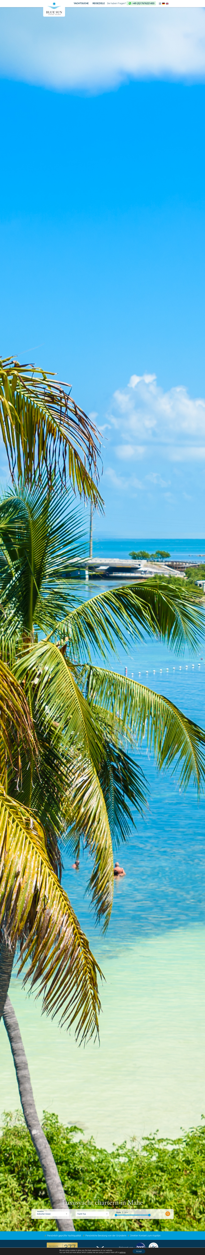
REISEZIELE (99, 3)
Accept (139, 1251)
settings (122, 1252)
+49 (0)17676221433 (143, 3)
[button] (160, 4)
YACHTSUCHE (81, 3)
